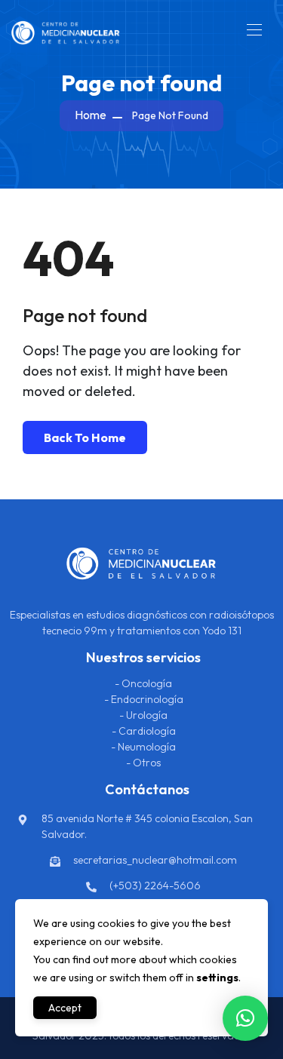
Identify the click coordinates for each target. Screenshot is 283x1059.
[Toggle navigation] (252, 29)
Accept (65, 1007)
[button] (245, 1018)
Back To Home (85, 437)
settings (217, 977)
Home (90, 114)
